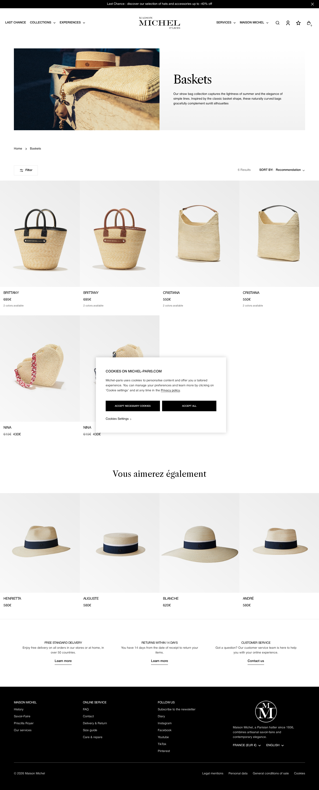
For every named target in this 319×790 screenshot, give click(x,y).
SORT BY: (266, 170)
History (18, 709)
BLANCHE (171, 598)
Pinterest (164, 751)
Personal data (238, 773)
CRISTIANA (171, 293)
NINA (7, 427)
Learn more (63, 661)
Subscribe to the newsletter (177, 709)
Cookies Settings (117, 419)
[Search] (277, 22)
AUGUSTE (91, 598)
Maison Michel (35, 773)
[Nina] (40, 368)
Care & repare (92, 737)
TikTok (162, 744)
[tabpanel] (159, 550)
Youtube (163, 737)
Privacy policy (170, 390)
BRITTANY (11, 293)
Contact (88, 716)
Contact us (256, 661)
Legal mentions (212, 773)
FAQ (86, 709)
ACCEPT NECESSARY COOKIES (133, 406)
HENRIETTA (12, 598)
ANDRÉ (248, 598)
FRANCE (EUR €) (245, 745)
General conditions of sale (271, 773)
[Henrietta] (40, 543)
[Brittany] (40, 234)
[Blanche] (199, 543)
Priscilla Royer (24, 723)
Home (18, 148)
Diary (161, 716)
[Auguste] (120, 543)
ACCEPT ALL (189, 406)
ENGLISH (273, 745)
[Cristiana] (199, 234)
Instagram (165, 723)
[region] (161, 395)
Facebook (164, 730)
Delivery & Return (95, 723)
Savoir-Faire (22, 716)
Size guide (90, 730)
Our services (22, 730)
